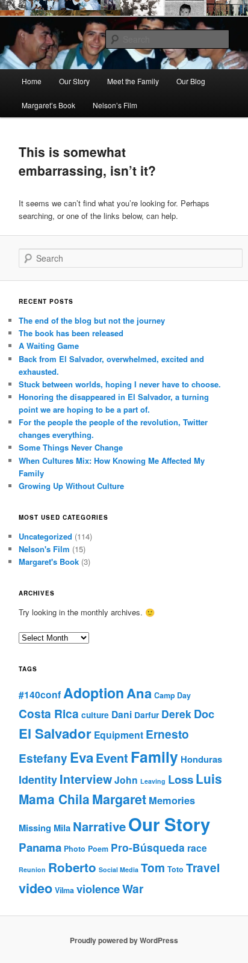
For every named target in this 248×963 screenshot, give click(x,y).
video (35, 888)
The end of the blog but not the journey (92, 320)
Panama (40, 847)
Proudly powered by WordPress (124, 940)
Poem (98, 848)
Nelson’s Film (115, 105)
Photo (74, 848)
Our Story (74, 81)
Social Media (118, 869)
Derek (176, 713)
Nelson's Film (44, 549)
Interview (86, 779)
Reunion (32, 869)
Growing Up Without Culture (71, 485)
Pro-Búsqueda (148, 847)
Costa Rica (49, 714)
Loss (180, 779)
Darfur (146, 715)
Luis (209, 778)
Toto (175, 869)
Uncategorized (45, 536)
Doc (204, 714)
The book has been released (71, 333)
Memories (172, 800)
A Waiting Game (49, 345)
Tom (153, 868)
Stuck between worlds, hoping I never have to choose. (120, 384)
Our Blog (190, 81)
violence (98, 889)
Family (154, 757)
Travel (203, 868)
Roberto (72, 867)
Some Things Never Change (71, 447)
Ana (139, 693)
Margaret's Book (49, 561)
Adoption (93, 693)
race (197, 848)
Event (112, 757)
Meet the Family (133, 81)
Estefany (43, 758)
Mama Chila (54, 799)
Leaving (153, 781)
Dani (121, 714)
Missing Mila (44, 827)
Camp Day (172, 695)
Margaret (119, 799)
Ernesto (167, 734)
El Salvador (55, 733)
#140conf (40, 694)
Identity (38, 779)
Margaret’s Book (48, 105)
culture (95, 715)
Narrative (99, 826)
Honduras (201, 759)
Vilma (64, 890)
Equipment (118, 735)
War (132, 889)
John (126, 780)
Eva (81, 757)
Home (32, 81)
